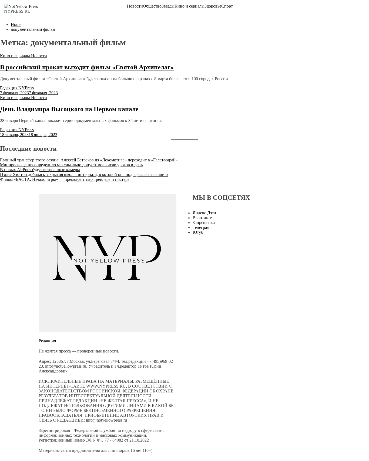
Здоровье (212, 6)
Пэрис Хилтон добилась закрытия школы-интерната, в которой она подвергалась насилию (84, 174)
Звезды (168, 6)
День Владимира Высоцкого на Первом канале (69, 109)
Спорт (227, 6)
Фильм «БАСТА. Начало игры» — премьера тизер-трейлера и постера (64, 179)
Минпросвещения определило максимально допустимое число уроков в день (71, 164)
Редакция (47, 340)
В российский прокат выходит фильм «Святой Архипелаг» (87, 67)
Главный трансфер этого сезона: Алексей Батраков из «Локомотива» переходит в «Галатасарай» (89, 160)
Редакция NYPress (17, 88)
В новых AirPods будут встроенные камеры (40, 169)
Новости (135, 6)
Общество (152, 6)
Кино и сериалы (189, 6)
